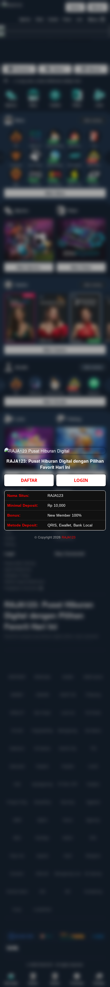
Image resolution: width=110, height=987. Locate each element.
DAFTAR (29, 480)
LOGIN (81, 480)
